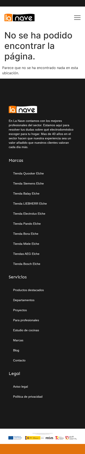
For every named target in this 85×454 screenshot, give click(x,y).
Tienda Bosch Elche (26, 264)
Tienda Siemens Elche (28, 183)
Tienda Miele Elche (26, 243)
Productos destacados (28, 290)
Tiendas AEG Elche (26, 253)
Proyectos (20, 310)
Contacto (19, 360)
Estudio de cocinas (26, 330)
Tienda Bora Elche (25, 233)
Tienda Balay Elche (26, 193)
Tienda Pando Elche (27, 223)
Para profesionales (26, 320)
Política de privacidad (27, 396)
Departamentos (23, 300)
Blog (16, 350)
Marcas (18, 340)
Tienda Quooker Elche (28, 173)
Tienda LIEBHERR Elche (30, 203)
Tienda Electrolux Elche (29, 213)
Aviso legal (20, 386)
